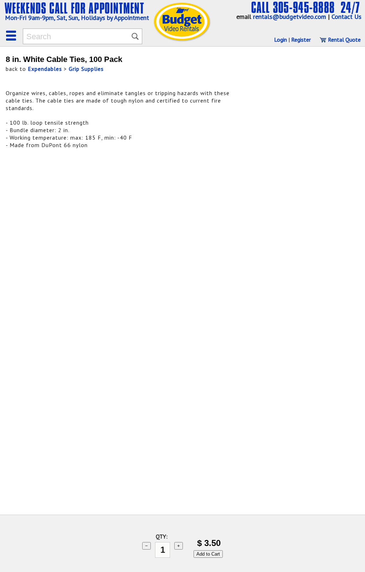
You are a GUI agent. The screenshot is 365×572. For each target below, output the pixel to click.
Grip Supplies (86, 68)
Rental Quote (344, 39)
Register (301, 39)
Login (280, 39)
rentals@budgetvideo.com (289, 16)
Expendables (45, 68)
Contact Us (346, 16)
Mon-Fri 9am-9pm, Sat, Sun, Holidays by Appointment (77, 18)
